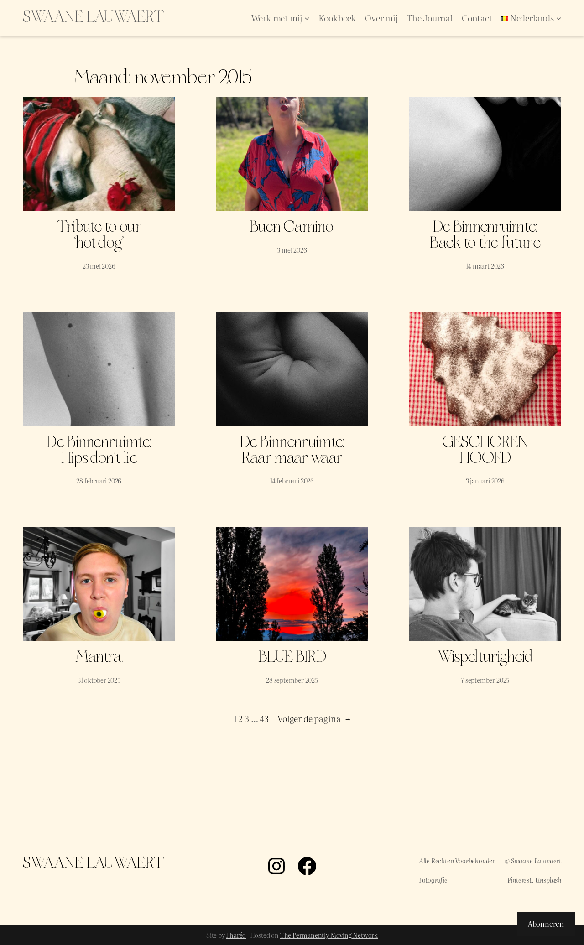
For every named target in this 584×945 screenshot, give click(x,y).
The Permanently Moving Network (329, 935)
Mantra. (99, 657)
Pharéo (236, 935)
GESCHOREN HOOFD (485, 451)
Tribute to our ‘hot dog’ (99, 235)
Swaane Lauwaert (94, 17)
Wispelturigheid (485, 657)
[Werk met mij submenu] (306, 17)
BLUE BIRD (292, 657)
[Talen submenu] (558, 17)
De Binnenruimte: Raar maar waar (292, 451)
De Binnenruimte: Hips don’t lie (99, 451)
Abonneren (546, 923)
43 (264, 718)
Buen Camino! (292, 227)
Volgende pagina (313, 718)
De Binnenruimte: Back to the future (485, 235)
